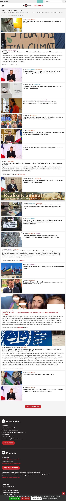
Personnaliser (36, 498)
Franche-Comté (28, 84)
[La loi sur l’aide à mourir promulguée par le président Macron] (11, 25)
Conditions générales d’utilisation (13, 439)
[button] (62, 1)
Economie (31, 69)
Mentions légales (8, 436)
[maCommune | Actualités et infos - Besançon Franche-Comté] (27, 6)
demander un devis (11, 468)
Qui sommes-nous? (9, 428)
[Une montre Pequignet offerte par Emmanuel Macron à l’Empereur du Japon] (11, 90)
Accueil (4, 15)
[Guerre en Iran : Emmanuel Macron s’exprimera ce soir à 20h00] (11, 151)
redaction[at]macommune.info (10, 459)
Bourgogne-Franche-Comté (32, 100)
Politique (31, 19)
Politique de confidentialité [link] (49, 498)
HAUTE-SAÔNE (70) (28, 178)
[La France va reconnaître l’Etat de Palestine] (11, 378)
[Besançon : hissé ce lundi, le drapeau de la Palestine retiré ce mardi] (11, 270)
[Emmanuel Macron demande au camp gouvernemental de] (11, 286)
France (25, 19)
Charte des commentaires (10, 430)
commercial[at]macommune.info (11, 463)
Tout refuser (25, 498)
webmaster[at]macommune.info (11, 477)
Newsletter (8, 443)
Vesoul (4, 161)
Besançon (26, 115)
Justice (9, 249)
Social (9, 50)
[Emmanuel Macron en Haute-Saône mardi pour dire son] (11, 184)
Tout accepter (14, 498)
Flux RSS (6, 434)
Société (14, 50)
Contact (5, 425)
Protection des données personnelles (14, 432)
